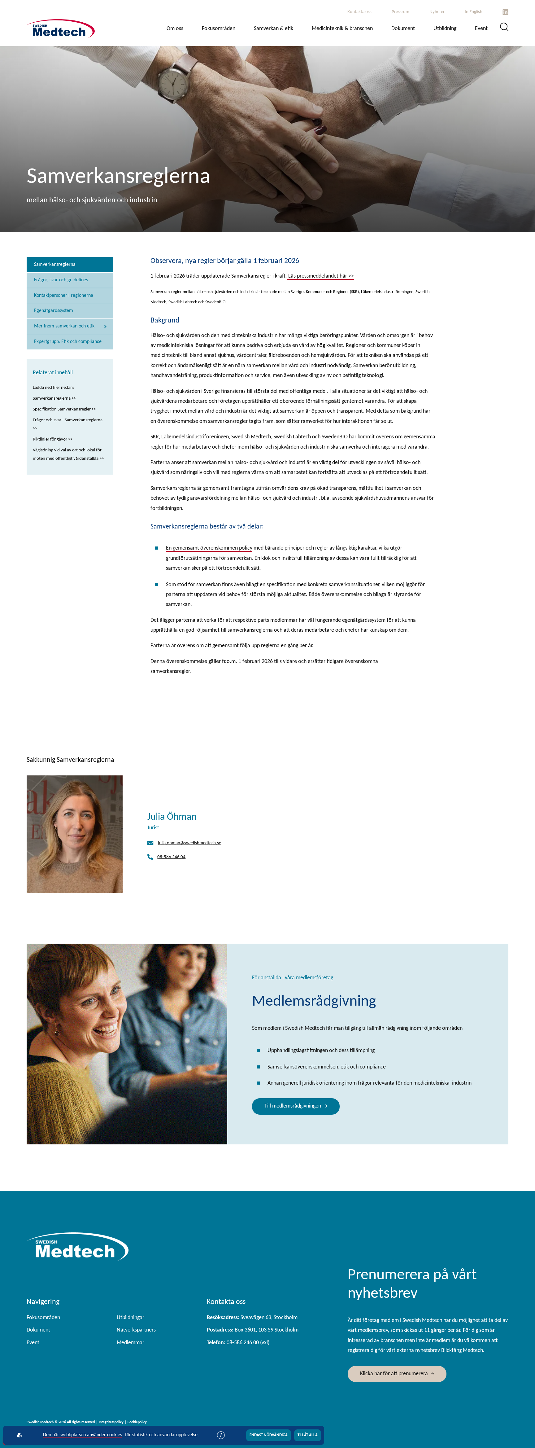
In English (473, 12)
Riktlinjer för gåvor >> (52, 439)
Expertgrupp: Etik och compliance (68, 341)
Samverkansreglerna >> (54, 398)
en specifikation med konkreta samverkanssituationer (319, 585)
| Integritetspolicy (110, 1422)
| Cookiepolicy (136, 1422)
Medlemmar (130, 1343)
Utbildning (444, 29)
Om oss (175, 29)
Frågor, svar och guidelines (61, 280)
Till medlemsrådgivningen (292, 1106)
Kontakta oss (359, 12)
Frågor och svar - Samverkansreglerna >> (67, 424)
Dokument (403, 29)
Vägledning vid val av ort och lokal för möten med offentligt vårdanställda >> (68, 454)
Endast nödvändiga (269, 1435)
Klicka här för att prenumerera (394, 1374)
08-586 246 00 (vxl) (238, 1343)
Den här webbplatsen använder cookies (82, 1435)
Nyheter (437, 12)
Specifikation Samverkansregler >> (64, 409)
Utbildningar (130, 1318)
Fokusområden (218, 29)
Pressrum (400, 12)
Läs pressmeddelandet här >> (320, 276)
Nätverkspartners (136, 1330)
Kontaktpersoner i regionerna (63, 295)
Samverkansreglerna (55, 264)
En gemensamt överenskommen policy (209, 548)
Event (481, 29)
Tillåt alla (308, 1435)
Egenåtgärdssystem (53, 310)
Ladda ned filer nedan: (53, 387)
